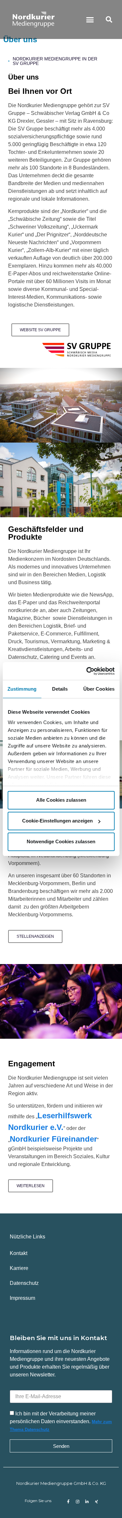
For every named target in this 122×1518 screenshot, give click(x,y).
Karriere (19, 1268)
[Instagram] (78, 1502)
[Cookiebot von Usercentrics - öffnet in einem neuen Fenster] (87, 671)
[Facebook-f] (68, 1502)
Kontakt (18, 1253)
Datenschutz (24, 1283)
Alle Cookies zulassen (61, 800)
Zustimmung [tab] (21, 689)
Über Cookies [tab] (99, 689)
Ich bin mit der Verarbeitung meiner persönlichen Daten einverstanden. (61, 1421)
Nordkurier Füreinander (53, 1139)
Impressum (22, 1298)
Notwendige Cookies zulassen (61, 841)
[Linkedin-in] (87, 1502)
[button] (90, 19)
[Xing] (97, 1502)
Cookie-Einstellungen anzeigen (57, 820)
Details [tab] (60, 689)
